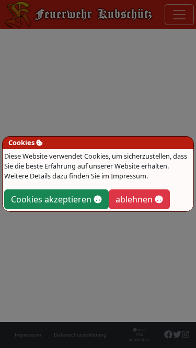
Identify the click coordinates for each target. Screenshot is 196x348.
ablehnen (135, 199)
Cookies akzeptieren (52, 199)
